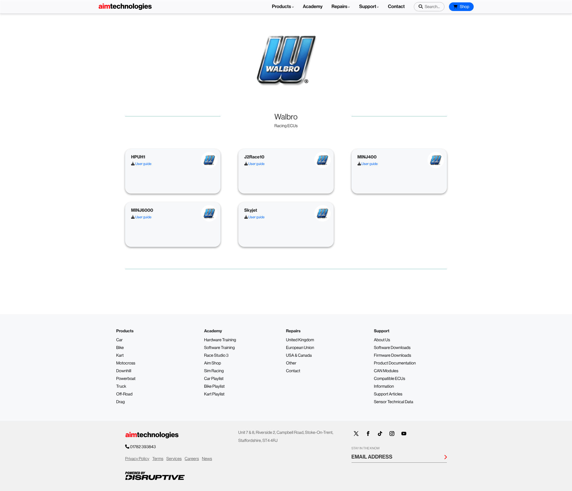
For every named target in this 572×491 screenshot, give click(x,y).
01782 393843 (143, 447)
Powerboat (126, 378)
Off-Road (124, 394)
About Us (382, 340)
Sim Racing (214, 371)
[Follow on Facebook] (368, 433)
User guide (143, 164)
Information (384, 386)
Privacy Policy (137, 458)
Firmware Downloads (392, 355)
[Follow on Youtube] (404, 433)
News (207, 458)
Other (291, 363)
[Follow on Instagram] (392, 433)
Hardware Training (220, 340)
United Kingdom (300, 340)
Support (367, 7)
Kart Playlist (214, 394)
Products (282, 7)
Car (119, 340)
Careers (192, 458)
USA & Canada (299, 355)
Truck (121, 386)
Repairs (340, 7)
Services (174, 458)
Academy (313, 7)
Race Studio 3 (216, 355)
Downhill (123, 371)
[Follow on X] (356, 433)
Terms (157, 458)
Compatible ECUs (389, 378)
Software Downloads (392, 347)
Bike (120, 347)
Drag (120, 402)
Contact (396, 7)
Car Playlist (213, 378)
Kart (120, 355)
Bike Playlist (214, 386)
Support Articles (388, 394)
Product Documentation (395, 363)
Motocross (125, 363)
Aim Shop (212, 363)
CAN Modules (386, 371)
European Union (300, 347)
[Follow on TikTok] (380, 433)
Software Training (219, 347)
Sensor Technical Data (393, 402)
